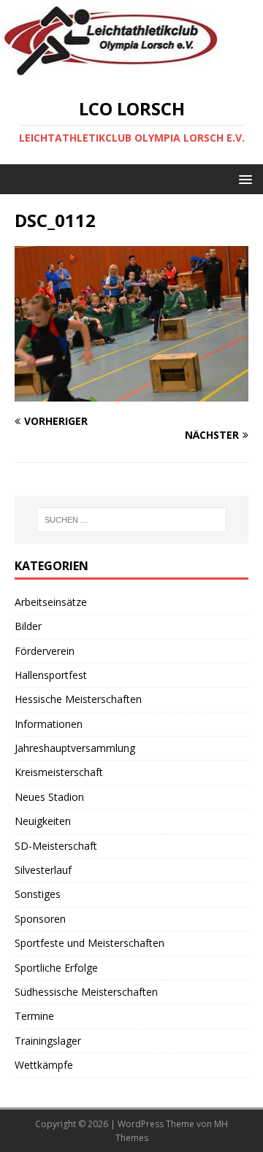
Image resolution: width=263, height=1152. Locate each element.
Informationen (49, 724)
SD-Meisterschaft (56, 846)
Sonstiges (38, 894)
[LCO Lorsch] (109, 73)
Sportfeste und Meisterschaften (89, 943)
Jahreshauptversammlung (75, 748)
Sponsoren (40, 919)
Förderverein (45, 651)
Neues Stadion (49, 797)
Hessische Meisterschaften (78, 699)
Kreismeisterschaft (59, 772)
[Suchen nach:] (131, 519)
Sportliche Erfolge (56, 968)
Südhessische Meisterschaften (86, 992)
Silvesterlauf (43, 870)
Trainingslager (48, 1041)
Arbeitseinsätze (51, 602)
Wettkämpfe (44, 1065)
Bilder (28, 626)
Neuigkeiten (43, 821)
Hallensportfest (51, 675)
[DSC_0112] (131, 393)
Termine (34, 1016)
